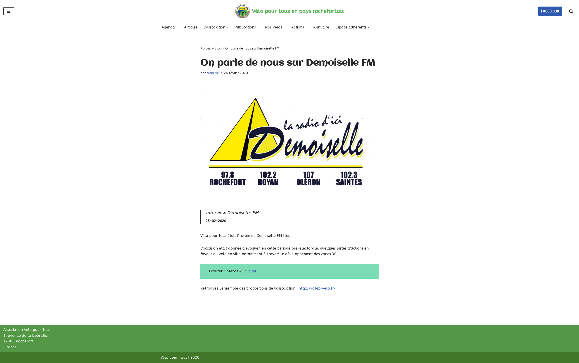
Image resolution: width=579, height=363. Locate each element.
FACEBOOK (550, 11)
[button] (177, 27)
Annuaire (321, 27)
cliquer (250, 271)
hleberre (212, 73)
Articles (190, 27)
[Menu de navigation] (8, 11)
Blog (218, 48)
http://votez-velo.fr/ (317, 288)
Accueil (205, 48)
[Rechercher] (571, 11)
